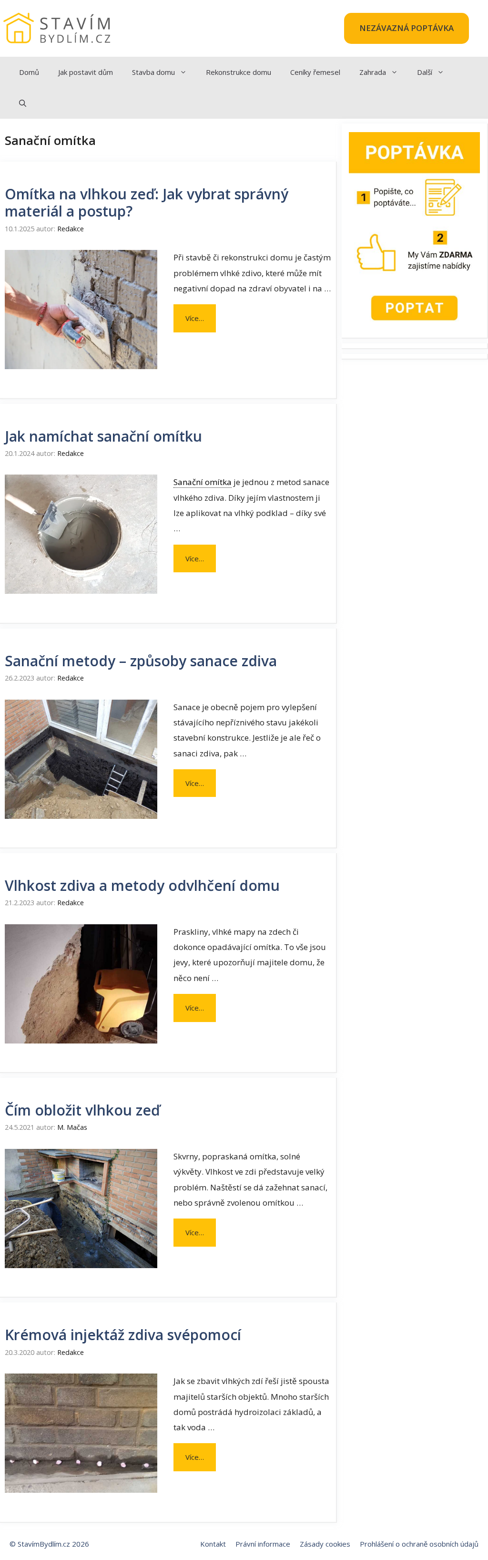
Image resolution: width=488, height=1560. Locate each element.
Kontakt (213, 1544)
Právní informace (262, 1544)
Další (424, 72)
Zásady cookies (325, 1544)
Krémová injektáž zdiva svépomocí (123, 1334)
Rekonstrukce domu (238, 72)
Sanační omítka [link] (202, 481)
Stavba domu (153, 72)
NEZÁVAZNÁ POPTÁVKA (406, 27)
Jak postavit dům (85, 72)
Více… (194, 318)
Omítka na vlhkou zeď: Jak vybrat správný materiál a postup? (146, 202)
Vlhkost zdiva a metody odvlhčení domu (142, 885)
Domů (29, 72)
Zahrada (372, 72)
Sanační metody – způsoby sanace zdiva (141, 661)
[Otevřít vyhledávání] (23, 103)
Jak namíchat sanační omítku (103, 436)
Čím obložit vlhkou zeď (82, 1110)
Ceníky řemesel (315, 72)
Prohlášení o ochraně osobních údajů (419, 1544)
